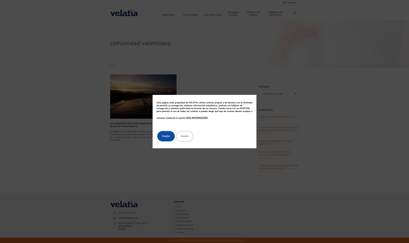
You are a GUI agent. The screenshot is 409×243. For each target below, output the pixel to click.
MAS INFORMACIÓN (197, 117)
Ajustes (185, 136)
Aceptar (166, 136)
